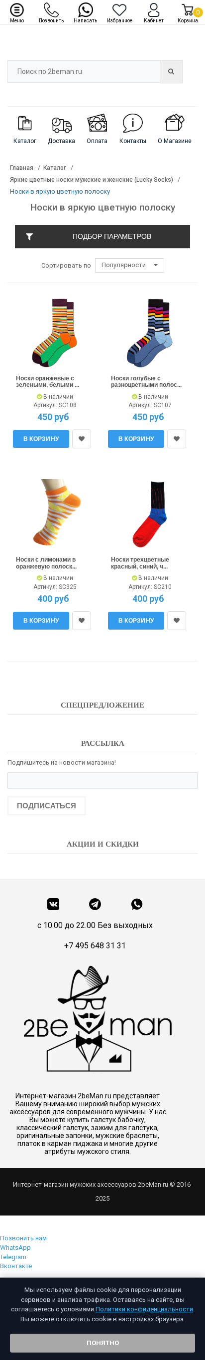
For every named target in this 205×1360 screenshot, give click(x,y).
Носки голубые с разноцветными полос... (146, 381)
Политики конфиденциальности (144, 1309)
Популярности (124, 265)
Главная (21, 167)
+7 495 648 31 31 (95, 945)
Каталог (54, 167)
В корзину (41, 438)
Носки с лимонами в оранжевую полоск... (46, 563)
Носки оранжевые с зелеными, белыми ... (47, 381)
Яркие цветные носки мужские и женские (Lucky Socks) (91, 179)
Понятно (103, 1343)
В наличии (57, 396)
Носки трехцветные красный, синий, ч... (140, 563)
